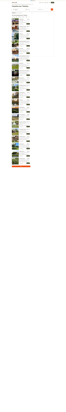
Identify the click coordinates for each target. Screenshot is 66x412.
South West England (22, 4)
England (18, 4)
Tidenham (29, 4)
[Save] (12, 19)
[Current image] (14, 24)
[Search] (52, 9)
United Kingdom (15, 4)
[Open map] (42, 34)
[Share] (14, 19)
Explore (12, 4)
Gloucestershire (26, 4)
